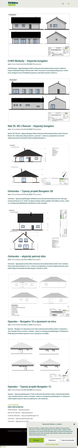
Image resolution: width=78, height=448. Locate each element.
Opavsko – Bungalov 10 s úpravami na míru (32, 321)
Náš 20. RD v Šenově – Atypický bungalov (31, 126)
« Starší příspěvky (13, 405)
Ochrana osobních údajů (52, 444)
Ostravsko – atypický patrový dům (27, 256)
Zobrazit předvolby (67, 440)
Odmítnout (52, 440)
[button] (74, 424)
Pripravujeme (37, 64)
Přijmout (36, 440)
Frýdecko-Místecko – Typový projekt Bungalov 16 (23, 415)
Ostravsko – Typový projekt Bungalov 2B (30, 191)
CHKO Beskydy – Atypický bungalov (28, 60)
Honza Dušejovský (17, 64)
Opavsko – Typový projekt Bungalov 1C (29, 386)
